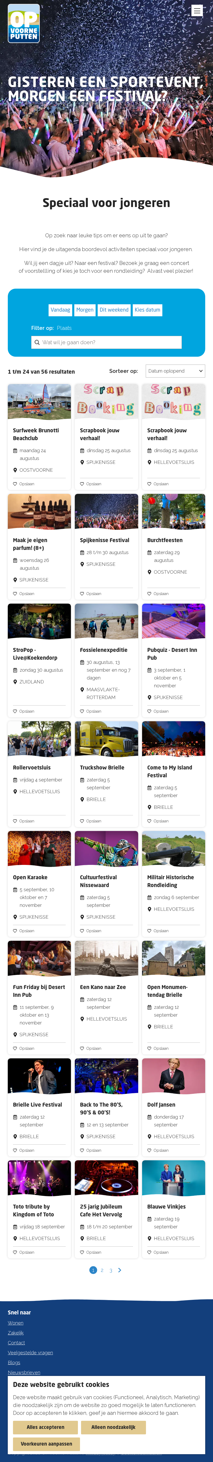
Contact (16, 1342)
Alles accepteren (45, 1427)
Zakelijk (16, 1333)
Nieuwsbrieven (24, 1372)
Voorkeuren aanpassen (46, 1444)
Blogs (14, 1362)
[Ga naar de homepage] (26, 23)
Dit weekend (114, 310)
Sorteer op (123, 371)
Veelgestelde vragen (30, 1352)
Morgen (85, 310)
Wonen (15, 1323)
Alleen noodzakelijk (113, 1427)
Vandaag (60, 310)
